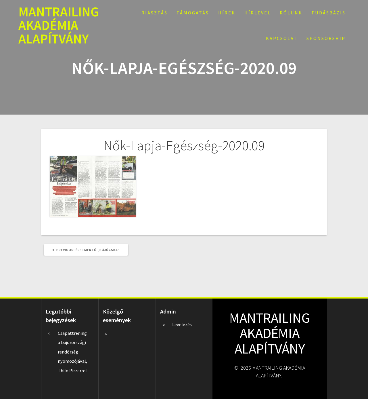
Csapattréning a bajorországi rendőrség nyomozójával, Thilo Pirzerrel (72, 351)
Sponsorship (326, 38)
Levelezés (182, 324)
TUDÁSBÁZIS (328, 13)
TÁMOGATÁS (193, 13)
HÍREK (226, 13)
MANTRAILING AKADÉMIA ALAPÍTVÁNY (58, 25)
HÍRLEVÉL (257, 13)
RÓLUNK (291, 13)
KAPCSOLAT (282, 38)
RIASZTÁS (154, 13)
